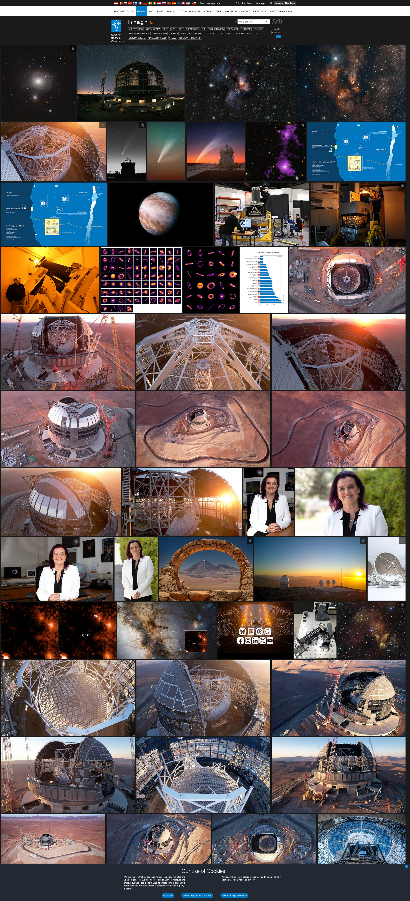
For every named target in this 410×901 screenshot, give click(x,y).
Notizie (160, 11)
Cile (181, 29)
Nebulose (186, 33)
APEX (173, 29)
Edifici (230, 33)
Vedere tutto (136, 29)
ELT (203, 29)
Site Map (260, 3)
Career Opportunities (281, 11)
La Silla (174, 33)
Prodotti (245, 11)
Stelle (172, 38)
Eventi (219, 11)
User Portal (290, 3)
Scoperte (208, 11)
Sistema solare (137, 38)
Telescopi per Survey (190, 38)
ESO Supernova (216, 29)
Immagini (141, 11)
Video (151, 11)
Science (279, 3)
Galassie (258, 29)
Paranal (198, 33)
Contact (250, 3)
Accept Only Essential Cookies (197, 895)
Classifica (276, 32)
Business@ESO (260, 11)
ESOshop (171, 11)
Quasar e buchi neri (246, 33)
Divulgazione (231, 11)
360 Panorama (153, 29)
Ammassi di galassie (139, 33)
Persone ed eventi (214, 33)
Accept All (168, 895)
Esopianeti (232, 29)
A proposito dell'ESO (124, 11)
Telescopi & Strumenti (189, 11)
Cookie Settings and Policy (234, 895)
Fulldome (246, 29)
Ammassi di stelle (157, 38)
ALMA (165, 29)
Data (278, 37)
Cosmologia (192, 29)
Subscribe (240, 3)
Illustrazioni (160, 33)
